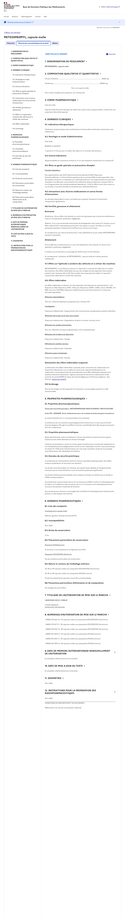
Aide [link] (45, 17)
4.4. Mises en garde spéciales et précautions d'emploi (24, 92)
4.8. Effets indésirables (20, 124)
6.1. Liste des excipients (20, 169)
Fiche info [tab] (10, 43)
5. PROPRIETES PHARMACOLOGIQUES (20, 136)
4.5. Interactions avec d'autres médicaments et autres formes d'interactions (23, 100)
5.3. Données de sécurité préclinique (21, 157)
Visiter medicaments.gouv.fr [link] (110, 7)
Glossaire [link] (15, 17)
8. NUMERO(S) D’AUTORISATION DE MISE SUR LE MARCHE (23, 216)
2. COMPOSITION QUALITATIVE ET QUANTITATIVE (24, 59)
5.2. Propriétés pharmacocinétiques (20, 150)
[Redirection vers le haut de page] (86, 61)
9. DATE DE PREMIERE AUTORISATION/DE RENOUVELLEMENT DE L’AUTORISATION (19, 225)
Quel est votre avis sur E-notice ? (19, 22)
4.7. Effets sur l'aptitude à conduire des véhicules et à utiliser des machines (22, 116)
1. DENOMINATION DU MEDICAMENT (19, 52)
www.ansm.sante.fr (59, 379)
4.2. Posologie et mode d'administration (20, 80)
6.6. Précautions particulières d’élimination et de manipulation (23, 199)
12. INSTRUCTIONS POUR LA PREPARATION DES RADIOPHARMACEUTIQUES (22, 247)
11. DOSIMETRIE (17, 241)
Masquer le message (119, 22)
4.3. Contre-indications (21, 86)
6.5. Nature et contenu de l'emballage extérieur (22, 191)
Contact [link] (38, 17)
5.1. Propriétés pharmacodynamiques (20, 143)
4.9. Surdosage (17, 128)
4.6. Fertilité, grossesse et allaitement (21, 108)
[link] (44, 7)
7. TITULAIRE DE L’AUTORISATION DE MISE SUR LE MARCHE (24, 209)
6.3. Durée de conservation (22, 178)
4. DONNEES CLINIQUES (20, 70)
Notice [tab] (55, 43)
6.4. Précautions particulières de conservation (23, 184)
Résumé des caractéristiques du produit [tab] (33, 43)
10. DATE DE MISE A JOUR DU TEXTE (22, 235)
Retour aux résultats (12, 32)
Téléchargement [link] (26, 17)
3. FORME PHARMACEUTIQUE (22, 65)
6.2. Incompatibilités (20, 174)
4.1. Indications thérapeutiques (23, 75)
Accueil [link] (6, 17)
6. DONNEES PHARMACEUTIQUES (24, 164)
